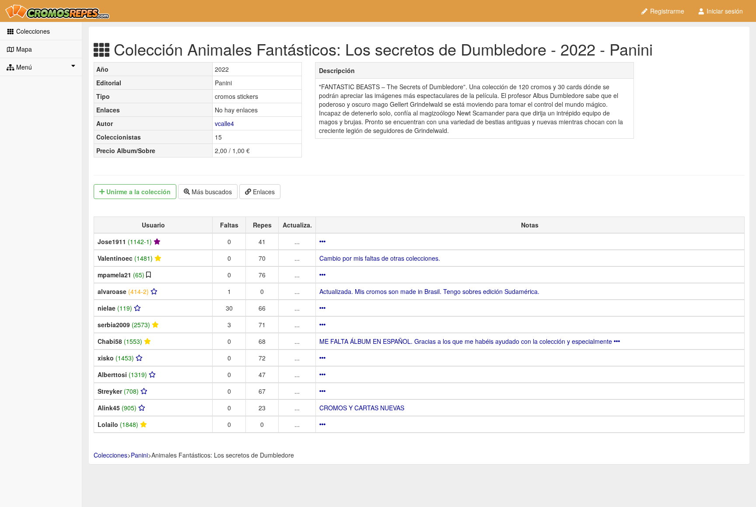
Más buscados (211, 191)
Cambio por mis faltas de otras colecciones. (379, 258)
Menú (23, 67)
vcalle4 (224, 123)
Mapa (23, 49)
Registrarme (666, 11)
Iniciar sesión (724, 11)
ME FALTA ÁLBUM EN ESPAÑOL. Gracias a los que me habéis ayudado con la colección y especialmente (466, 341)
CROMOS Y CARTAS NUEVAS (361, 407)
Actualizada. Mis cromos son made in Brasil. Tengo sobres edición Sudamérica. (429, 291)
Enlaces (263, 191)
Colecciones (32, 31)
